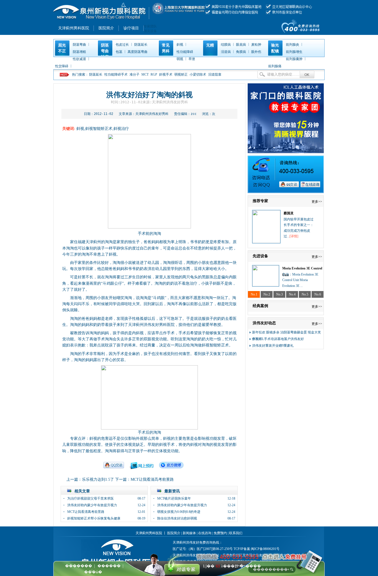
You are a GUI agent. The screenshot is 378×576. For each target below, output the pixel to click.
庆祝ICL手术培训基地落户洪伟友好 (278, 339)
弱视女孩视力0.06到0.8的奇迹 (178, 512)
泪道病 (226, 52)
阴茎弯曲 (79, 45)
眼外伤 (256, 52)
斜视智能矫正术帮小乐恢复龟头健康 (93, 518)
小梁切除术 (198, 74)
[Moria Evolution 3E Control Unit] (265, 285)
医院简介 (106, 28)
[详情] (293, 236)
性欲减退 (79, 59)
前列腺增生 (294, 52)
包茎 (119, 52)
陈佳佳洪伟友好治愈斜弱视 (177, 518)
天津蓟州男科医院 (73, 28)
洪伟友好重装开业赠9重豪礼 (273, 346)
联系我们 (235, 533)
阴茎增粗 (79, 52)
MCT (145, 74)
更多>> (317, 202)
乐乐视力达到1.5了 (98, 479)
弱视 (180, 59)
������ (109, 566)
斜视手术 (165, 74)
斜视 (180, 45)
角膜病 (241, 52)
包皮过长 (122, 45)
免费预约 (220, 533)
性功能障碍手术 (116, 74)
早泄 (191, 59)
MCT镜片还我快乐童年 (174, 498)
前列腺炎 (292, 45)
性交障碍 (61, 66)
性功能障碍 (185, 52)
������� (78, 566)
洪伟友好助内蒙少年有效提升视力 (92, 505)
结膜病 (226, 45)
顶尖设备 (150, 31)
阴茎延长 (140, 45)
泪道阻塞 (214, 74)
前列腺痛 (274, 66)
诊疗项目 (131, 28)
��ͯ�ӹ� (93, 572)
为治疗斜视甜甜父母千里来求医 (90, 498)
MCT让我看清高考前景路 (152, 479)
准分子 (134, 74)
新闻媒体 (189, 533)
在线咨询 (204, 533)
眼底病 (241, 45)
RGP (154, 74)
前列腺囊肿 (294, 59)
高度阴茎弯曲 (137, 52)
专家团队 (150, 26)
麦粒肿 (256, 45)
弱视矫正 (181, 74)
